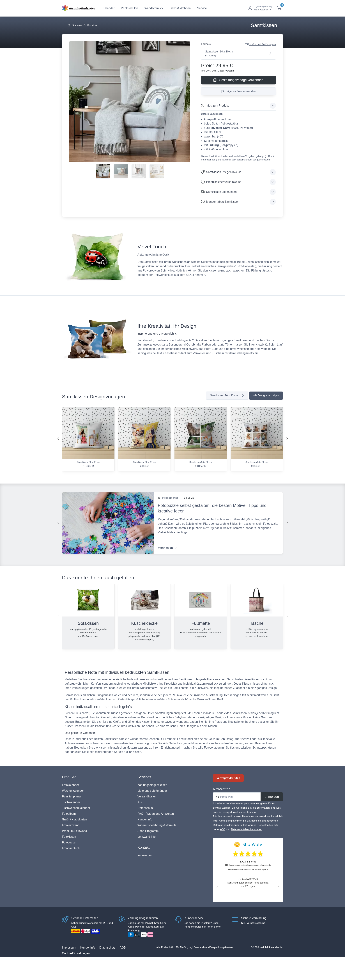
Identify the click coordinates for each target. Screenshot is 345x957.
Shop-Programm (147, 830)
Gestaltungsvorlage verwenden (240, 80)
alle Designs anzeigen (266, 395)
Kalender (108, 8)
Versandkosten (147, 796)
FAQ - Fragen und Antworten (155, 813)
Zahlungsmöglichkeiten (152, 784)
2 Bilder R (88, 465)
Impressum (144, 855)
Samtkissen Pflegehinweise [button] (224, 172)
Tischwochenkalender (76, 807)
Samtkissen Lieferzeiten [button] (221, 191)
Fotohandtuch (71, 848)
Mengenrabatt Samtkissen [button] (222, 201)
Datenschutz (145, 807)
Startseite (77, 25)
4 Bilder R (200, 465)
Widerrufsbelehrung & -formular (157, 825)
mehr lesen (166, 547)
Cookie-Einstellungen (76, 953)
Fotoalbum (69, 813)
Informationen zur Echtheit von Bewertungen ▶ (248, 870)
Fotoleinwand (70, 825)
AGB (140, 802)
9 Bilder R (256, 465)
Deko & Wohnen (180, 8)
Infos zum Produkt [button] (217, 105)
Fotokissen (69, 836)
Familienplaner (71, 796)
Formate (206, 43)
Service (202, 8)
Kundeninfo (144, 819)
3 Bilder (144, 465)
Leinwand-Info (146, 836)
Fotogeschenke (169, 497)
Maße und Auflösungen (262, 44)
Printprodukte (129, 8)
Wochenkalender (73, 790)
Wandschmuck (153, 8)
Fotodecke (68, 842)
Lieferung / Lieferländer (152, 790)
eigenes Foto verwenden (241, 91)
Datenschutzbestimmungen (246, 829)
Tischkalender (71, 802)
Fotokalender (70, 784)
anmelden (272, 797)
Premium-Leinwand (74, 830)
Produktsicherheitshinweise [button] (223, 181)
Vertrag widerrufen (228, 777)
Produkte (92, 25)
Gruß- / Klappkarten (74, 819)
